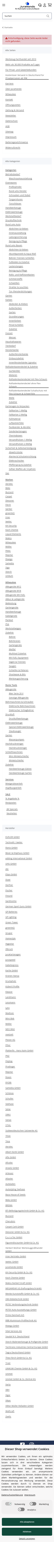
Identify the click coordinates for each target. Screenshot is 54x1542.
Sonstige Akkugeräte (19, 697)
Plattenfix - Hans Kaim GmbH (19, 1050)
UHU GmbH (10, 863)
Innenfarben (15, 320)
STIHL (8, 1125)
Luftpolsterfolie (16, 423)
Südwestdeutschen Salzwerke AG (21, 1130)
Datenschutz (11, 120)
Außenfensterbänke (18, 354)
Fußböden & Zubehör (19, 262)
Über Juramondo (13, 88)
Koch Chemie (11, 529)
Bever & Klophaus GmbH (17, 853)
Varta (8, 1384)
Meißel (12, 649)
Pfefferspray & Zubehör (20, 464)
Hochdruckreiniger (14, 743)
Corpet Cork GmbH (14, 1226)
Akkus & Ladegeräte (14, 599)
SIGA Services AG (13, 1331)
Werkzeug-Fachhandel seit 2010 (20, 59)
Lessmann (10, 1002)
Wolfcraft (9, 1411)
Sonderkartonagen (18, 431)
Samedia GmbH (12, 1087)
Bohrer (12, 636)
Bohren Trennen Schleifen (21, 257)
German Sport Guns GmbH (18, 906)
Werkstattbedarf (13, 216)
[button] (39, 5)
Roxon (8, 1077)
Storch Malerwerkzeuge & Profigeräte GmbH (26, 1341)
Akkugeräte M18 (13, 590)
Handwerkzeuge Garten (20, 773)
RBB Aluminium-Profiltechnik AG (21, 1320)
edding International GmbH (18, 858)
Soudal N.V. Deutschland (17, 1336)
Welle (11, 397)
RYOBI (8, 1082)
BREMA (8, 1205)
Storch (8, 571)
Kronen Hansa (12, 975)
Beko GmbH (11, 1200)
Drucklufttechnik (13, 220)
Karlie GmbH (11, 970)
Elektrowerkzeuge (13, 211)
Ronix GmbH (11, 847)
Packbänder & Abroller (20, 427)
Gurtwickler (14, 370)
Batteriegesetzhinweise (16, 142)
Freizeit (9, 333)
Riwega (8, 559)
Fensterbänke (12, 350)
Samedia (9, 563)
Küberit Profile (12, 986)
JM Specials (12, 809)
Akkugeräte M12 (13, 586)
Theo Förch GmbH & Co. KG (18, 1357)
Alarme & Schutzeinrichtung (22, 456)
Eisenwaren (11, 182)
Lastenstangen (16, 266)
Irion (7, 517)
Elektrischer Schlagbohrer (21, 710)
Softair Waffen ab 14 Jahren (22, 469)
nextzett (9, 1034)
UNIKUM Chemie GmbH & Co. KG (21, 1368)
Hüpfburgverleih (13, 787)
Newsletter (10, 115)
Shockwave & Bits (17, 674)
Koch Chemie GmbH (15, 1277)
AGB (7, 126)
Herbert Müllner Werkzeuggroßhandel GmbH (23, 1249)
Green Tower (11, 922)
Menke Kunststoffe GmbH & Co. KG (22, 1293)
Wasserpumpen (16, 739)
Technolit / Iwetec (13, 842)
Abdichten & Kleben (18, 228)
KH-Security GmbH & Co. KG (18, 1272)
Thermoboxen (15, 435)
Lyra (7, 1007)
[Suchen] (48, 16)
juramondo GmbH (14, 1267)
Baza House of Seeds (15, 1194)
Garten (8, 295)
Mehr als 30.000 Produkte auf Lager (22, 64)
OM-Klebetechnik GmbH (17, 1299)
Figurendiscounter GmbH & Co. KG (22, 1242)
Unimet (9, 1373)
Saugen (12, 666)
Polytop (9, 1061)
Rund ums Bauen (13, 245)
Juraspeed (10, 959)
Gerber (8, 509)
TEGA (8, 1135)
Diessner (9, 500)
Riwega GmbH (12, 1325)
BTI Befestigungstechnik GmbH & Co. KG (24, 1210)
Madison (9, 1013)
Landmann (10, 997)
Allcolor (9, 1162)
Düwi (7, 879)
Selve (8, 1109)
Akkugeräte (10, 689)
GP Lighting (10, 917)
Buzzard (9, 492)
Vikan (8, 1400)
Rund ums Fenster (18, 191)
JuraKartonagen (13, 954)
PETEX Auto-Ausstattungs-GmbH (20, 1309)
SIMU (8, 1114)
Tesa (7, 1141)
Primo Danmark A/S (14, 1315)
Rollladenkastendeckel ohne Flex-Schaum (25, 385)
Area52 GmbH (12, 1167)
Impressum (10, 136)
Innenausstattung (17, 232)
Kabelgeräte (11, 615)
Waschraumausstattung (20, 178)
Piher (8, 1045)
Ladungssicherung (18, 237)
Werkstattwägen (13, 628)
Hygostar (9, 943)
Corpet (8, 496)
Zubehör (13, 329)
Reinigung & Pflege (18, 241)
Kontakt (9, 99)
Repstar (9, 555)
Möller (8, 546)
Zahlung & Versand (14, 110)
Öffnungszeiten (12, 104)
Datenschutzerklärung (12, 1495)
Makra (8, 538)
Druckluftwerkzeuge (18, 718)
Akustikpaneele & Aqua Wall (22, 253)
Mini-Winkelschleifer (19, 756)
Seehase (9, 1103)
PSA (7, 624)
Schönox (9, 1093)
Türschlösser (15, 203)
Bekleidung (10, 603)
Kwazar (9, 991)
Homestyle (10, 938)
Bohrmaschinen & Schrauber (19, 701)
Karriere (9, 83)
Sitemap (9, 131)
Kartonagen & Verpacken (17, 406)
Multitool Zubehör (17, 653)
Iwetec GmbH (11, 1261)
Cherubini (10, 1221)
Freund (8, 895)
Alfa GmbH (10, 1157)
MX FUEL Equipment (18, 657)
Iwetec (8, 521)
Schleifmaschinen (14, 752)
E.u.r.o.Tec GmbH (13, 1237)
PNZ (7, 1055)
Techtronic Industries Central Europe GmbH (26, 1347)
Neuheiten (12, 813)
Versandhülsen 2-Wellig (20, 443)
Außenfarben (15, 308)
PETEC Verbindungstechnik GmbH (21, 1304)
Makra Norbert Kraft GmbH (18, 1283)
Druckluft (9, 714)
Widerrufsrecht (12, 147)
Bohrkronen (14, 641)
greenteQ (10, 513)
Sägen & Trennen (17, 661)
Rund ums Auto (12, 224)
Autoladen (10, 1184)
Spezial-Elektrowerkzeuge (21, 726)
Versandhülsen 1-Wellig (20, 439)
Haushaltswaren (13, 341)
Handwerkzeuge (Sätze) (20, 768)
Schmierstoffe (15, 278)
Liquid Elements (13, 534)
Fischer (8, 890)
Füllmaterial (14, 418)
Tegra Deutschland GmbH (17, 1352)
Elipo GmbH (11, 874)
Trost (7, 1363)
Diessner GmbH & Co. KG (17, 1232)
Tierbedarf (10, 345)
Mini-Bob (9, 1018)
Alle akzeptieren (27, 1522)
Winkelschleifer (16, 760)
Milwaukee (10, 94)
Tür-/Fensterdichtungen (20, 291)
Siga (7, 567)
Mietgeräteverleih (14, 783)
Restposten (10, 802)
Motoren (13, 375)
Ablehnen (27, 1531)
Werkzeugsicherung (18, 678)
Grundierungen (16, 316)
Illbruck (9, 949)
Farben (8, 299)
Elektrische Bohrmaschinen (22, 706)
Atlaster (9, 1178)
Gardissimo (10, 901)
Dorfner (9, 885)
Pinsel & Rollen (16, 324)
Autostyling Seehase (15, 1189)
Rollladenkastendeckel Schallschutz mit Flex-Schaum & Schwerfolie (28, 392)
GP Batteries (11, 911)
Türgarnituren (16, 199)
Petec (8, 550)
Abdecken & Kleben (18, 304)
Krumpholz (10, 981)
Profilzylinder (15, 186)
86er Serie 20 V (16, 693)
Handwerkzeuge (13, 207)
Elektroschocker (16, 460)
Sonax (8, 1119)
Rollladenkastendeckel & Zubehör (21, 366)
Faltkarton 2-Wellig (18, 414)
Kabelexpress (11, 965)
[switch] (8, 1504)
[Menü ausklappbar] (3, 5)
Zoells (8, 1416)
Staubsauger (15, 731)
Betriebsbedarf (12, 174)
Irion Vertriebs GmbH (15, 1256)
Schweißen (14, 283)
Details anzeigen (27, 1538)
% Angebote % (12, 798)
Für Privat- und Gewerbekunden (20, 69)
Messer (12, 337)
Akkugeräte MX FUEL (15, 594)
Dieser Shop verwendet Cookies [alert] (27, 1449)
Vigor (7, 1395)
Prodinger (10, 1066)
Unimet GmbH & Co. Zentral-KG (20, 1379)
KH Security (11, 525)
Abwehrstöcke (15, 452)
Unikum (9, 575)
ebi (6, 869)
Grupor (8, 933)
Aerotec (9, 483)
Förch (8, 504)
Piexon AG (10, 1039)
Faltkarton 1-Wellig (18, 410)
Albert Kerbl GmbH (14, 1151)
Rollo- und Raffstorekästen (22, 274)
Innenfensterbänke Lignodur (23, 362)
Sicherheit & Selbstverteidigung (20, 448)
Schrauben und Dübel (19, 195)
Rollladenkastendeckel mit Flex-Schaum (28, 379)
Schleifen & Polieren (18, 670)
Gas (7, 473)
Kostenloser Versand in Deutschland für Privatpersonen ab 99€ (24, 76)
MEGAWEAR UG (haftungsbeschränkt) (23, 1288)
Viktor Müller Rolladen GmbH (19, 1405)
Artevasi (9, 1173)
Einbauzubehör (16, 358)
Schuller (9, 1098)
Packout (9, 620)
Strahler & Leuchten (18, 287)
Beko (7, 488)
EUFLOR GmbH (12, 837)
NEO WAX (10, 1029)
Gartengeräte (11, 607)
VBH (7, 1389)
